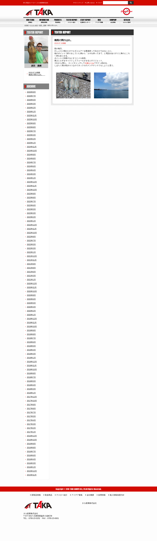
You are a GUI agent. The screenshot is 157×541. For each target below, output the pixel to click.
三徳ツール (89, 63)
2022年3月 (31, 248)
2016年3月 (31, 463)
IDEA (99, 21)
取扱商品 (48, 495)
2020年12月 (32, 284)
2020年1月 (31, 315)
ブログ (100, 3)
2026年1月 (31, 112)
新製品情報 (36, 495)
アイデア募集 (77, 495)
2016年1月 (31, 467)
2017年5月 (31, 416)
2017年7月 (31, 412)
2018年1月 (31, 393)
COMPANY (113, 21)
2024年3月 (31, 174)
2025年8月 (31, 127)
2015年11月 (32, 475)
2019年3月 (31, 354)
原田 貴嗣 (42, 25)
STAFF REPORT (85, 21)
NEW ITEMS (30, 21)
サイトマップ (79, 3)
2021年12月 (32, 256)
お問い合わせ (90, 3)
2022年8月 (31, 237)
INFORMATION (44, 21)
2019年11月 (32, 323)
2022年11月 (32, 229)
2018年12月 (32, 362)
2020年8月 (31, 295)
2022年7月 (31, 241)
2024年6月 (31, 166)
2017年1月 (31, 432)
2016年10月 (32, 440)
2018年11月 (32, 366)
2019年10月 (32, 326)
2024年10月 (32, 151)
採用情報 (102, 495)
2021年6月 (31, 272)
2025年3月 (31, 135)
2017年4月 (31, 420)
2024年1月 (31, 178)
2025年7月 (31, 131)
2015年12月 (32, 471)
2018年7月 (31, 377)
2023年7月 (31, 201)
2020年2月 (31, 311)
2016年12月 (32, 436)
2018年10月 (32, 369)
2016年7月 (31, 452)
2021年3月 (31, 276)
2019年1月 (31, 358)
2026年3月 (31, 104)
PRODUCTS (57, 21)
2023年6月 (31, 205)
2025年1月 (31, 143)
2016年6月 (31, 455)
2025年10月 (32, 119)
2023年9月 (31, 194)
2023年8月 (31, 198)
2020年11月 (32, 287)
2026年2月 (31, 108)
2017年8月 (31, 409)
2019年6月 (31, 342)
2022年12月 (32, 225)
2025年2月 (31, 139)
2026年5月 (31, 100)
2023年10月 (32, 190)
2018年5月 (31, 381)
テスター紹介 (34, 25)
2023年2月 (31, 217)
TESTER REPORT (71, 21)
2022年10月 (32, 233)
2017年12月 (32, 397)
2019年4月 (31, 350)
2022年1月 (31, 252)
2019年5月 (31, 346)
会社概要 (90, 495)
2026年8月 (31, 92)
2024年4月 (31, 170)
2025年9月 (31, 123)
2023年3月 (31, 213)
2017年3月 (31, 424)
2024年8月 (31, 158)
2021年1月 (31, 280)
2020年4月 (31, 307)
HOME (26, 25)
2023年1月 (31, 221)
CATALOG (127, 21)
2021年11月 (32, 260)
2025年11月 (32, 116)
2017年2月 (31, 428)
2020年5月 (31, 303)
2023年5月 (31, 209)
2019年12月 (32, 319)
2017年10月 (32, 401)
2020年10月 (32, 291)
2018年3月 (31, 389)
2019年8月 (31, 334)
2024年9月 (31, 155)
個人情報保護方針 (117, 495)
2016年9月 (31, 444)
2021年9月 (31, 264)
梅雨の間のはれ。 (37, 74)
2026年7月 (31, 96)
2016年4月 (31, 459)
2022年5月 (31, 244)
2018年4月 (31, 385)
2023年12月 (32, 182)
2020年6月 (31, 299)
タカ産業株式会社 (89, 503)
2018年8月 (31, 373)
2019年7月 (31, 338)
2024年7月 (31, 162)
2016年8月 (31, 448)
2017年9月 (31, 405)
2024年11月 (32, 147)
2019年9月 (31, 330)
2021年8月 (31, 268)
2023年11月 (32, 186)
